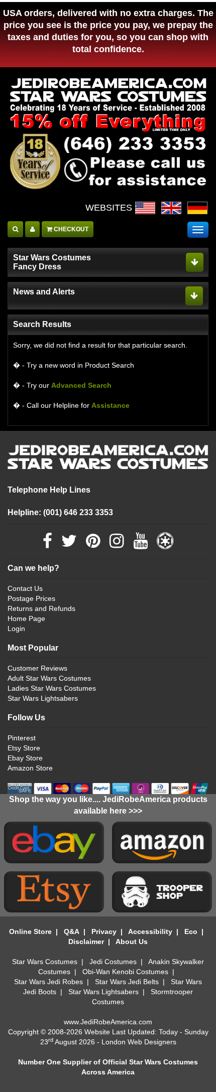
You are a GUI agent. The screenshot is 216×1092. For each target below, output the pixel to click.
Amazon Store (30, 768)
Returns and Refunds (41, 608)
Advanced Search (81, 385)
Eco (190, 931)
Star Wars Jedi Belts (127, 982)
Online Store (30, 931)
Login (16, 629)
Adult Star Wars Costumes (49, 678)
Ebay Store (25, 758)
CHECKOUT (70, 229)
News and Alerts (44, 291)
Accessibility (150, 931)
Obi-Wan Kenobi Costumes (125, 972)
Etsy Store (24, 748)
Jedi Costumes (113, 962)
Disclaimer (86, 942)
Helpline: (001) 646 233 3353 (60, 512)
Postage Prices (31, 598)
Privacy (104, 931)
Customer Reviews (37, 668)
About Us (132, 942)
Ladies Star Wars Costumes (52, 688)
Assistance (110, 405)
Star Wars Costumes (44, 962)
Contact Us (25, 588)
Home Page (26, 618)
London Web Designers (138, 1042)
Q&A (71, 931)
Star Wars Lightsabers (43, 698)
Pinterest (22, 738)
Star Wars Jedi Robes (48, 982)
